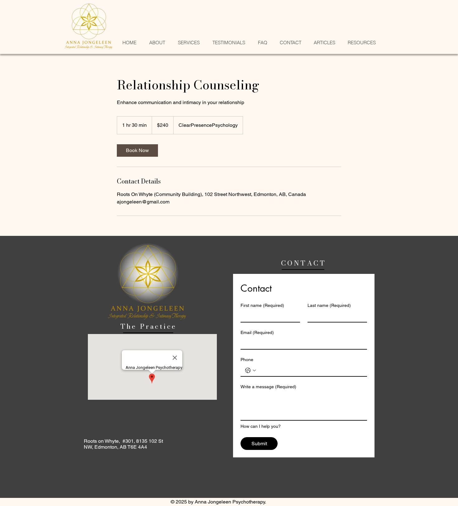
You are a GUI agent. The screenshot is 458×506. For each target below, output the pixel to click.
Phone (247, 359)
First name (262, 305)
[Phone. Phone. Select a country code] (250, 370)
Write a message (268, 386)
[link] (137, 150)
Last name (329, 305)
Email (257, 332)
